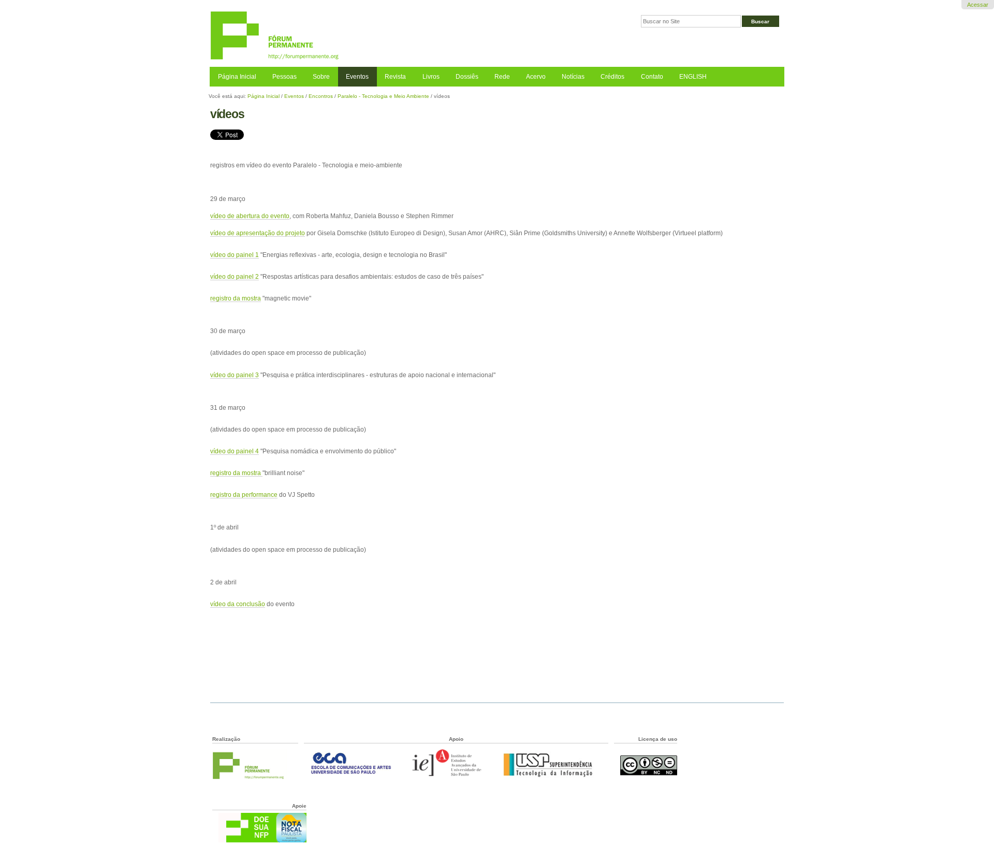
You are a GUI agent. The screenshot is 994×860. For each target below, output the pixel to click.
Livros (431, 76)
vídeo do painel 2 (234, 276)
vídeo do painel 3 (234, 374)
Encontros (321, 96)
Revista (395, 76)
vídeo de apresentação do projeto (257, 233)
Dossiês (467, 76)
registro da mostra (235, 298)
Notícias (573, 76)
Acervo (536, 76)
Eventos (357, 76)
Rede (502, 76)
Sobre (321, 76)
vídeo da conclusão (237, 603)
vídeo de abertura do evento (249, 215)
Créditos (612, 76)
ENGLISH (693, 76)
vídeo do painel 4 (234, 451)
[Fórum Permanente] (353, 36)
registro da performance (243, 494)
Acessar (977, 5)
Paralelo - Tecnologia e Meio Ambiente (383, 96)
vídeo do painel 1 (234, 254)
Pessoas (284, 76)
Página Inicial (237, 76)
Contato (652, 76)
